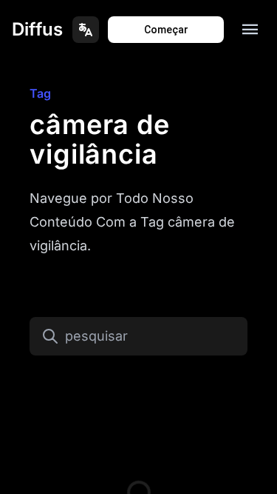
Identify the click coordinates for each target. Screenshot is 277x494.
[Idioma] (85, 29)
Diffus (37, 29)
